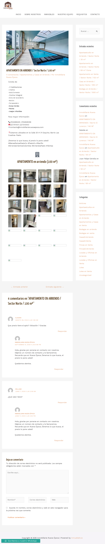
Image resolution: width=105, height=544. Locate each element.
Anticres (82, 203)
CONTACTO (95, 14)
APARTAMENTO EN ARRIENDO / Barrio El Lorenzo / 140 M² (88, 122)
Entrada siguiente (55, 287)
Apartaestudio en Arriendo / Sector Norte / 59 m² (89, 151)
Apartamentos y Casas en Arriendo (35, 75)
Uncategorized (85, 275)
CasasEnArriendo (86, 237)
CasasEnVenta (85, 241)
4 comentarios (12, 75)
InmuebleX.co (77, 538)
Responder (62, 331)
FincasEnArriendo (86, 249)
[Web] (60, 500)
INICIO (18, 14)
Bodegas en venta (86, 233)
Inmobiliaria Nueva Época (25, 342)
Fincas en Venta (86, 245)
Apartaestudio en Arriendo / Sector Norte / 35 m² (89, 56)
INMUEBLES (49, 14)
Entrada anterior (19, 287)
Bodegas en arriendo (88, 229)
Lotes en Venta (85, 271)
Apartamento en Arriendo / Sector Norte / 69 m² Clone (89, 66)
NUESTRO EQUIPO (65, 14)
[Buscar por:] (89, 31)
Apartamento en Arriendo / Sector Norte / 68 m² (89, 179)
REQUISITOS (81, 14)
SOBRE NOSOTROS (33, 14)
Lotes (81, 267)
